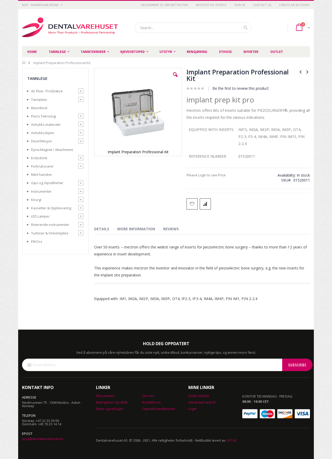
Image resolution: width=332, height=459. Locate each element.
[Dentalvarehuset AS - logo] (71, 27)
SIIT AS (231, 440)
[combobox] (193, 28)
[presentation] (105, 229)
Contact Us (262, 5)
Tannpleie (39, 99)
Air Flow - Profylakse (47, 91)
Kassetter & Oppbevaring (51, 208)
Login (192, 408)
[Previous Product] (300, 71)
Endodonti (39, 158)
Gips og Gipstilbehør (47, 182)
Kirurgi (36, 199)
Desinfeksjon (41, 141)
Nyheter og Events (211, 5)
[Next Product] (307, 71)
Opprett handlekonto (158, 408)
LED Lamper (40, 216)
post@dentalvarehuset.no (43, 438)
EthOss (36, 241)
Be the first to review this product (240, 88)
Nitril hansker (41, 174)
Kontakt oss (151, 402)
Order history (198, 395)
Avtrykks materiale (45, 124)
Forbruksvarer (42, 166)
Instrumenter (41, 191)
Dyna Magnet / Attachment (52, 149)
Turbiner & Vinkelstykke (49, 233)
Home (24, 62)
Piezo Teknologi (43, 116)
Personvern (105, 395)
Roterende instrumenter (50, 224)
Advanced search (202, 402)
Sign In (239, 5)
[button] (175, 78)
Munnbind (39, 108)
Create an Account (294, 5)
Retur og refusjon (109, 408)
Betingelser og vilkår (112, 402)
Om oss (148, 395)
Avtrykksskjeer (42, 132)
